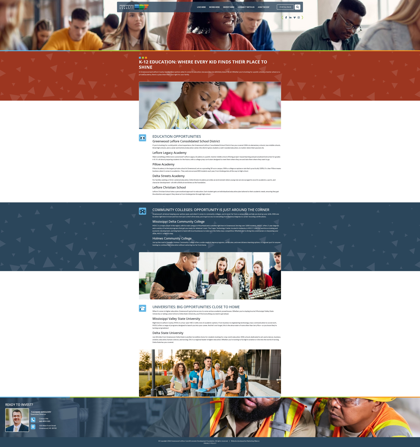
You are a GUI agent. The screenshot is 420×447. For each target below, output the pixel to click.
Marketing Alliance (253, 441)
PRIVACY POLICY (210, 443)
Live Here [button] (201, 7)
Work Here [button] (214, 7)
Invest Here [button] (229, 7)
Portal (285, 7)
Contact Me (43, 418)
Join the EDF (263, 7)
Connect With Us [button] (246, 7)
